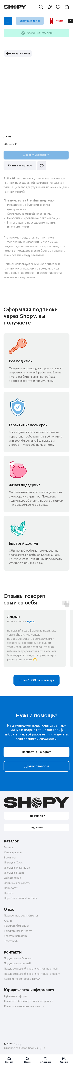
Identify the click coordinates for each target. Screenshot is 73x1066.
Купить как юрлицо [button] (20, 165)
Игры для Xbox (13, 862)
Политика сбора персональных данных (28, 1001)
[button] (50, 7)
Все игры (9, 857)
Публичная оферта (15, 996)
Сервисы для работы (17, 883)
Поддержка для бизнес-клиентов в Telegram (32, 973)
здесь (31, 621)
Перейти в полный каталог (20, 898)
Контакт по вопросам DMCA (22, 978)
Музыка (8, 847)
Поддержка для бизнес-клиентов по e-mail (31, 968)
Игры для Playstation (17, 867)
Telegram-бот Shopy (16, 925)
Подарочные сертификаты (21, 915)
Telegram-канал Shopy (18, 930)
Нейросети (11, 888)
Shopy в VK (11, 941)
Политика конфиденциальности (24, 1006)
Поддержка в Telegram (18, 958)
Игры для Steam (14, 872)
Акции (8, 920)
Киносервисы (12, 852)
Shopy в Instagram (15, 935)
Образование (12, 877)
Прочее (8, 893)
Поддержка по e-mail (17, 963)
